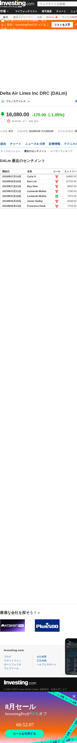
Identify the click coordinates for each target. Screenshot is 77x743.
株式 (5, 17)
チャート (61, 11)
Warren (50, 17)
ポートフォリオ (12, 664)
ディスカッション (10, 151)
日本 (39, 17)
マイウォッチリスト (26, 11)
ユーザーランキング (61, 151)
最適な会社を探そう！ (18, 613)
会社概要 (42, 656)
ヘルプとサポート (46, 664)
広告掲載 (42, 660)
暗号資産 (47, 11)
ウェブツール (11, 668)
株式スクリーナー (23, 17)
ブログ (7, 656)
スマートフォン (12, 660)
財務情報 (54, 143)
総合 (3, 143)
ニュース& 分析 (35, 143)
